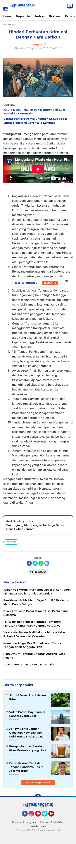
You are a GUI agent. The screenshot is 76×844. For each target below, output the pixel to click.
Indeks (39, 16)
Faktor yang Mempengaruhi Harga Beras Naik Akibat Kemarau (35, 527)
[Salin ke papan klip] (46, 563)
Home (7, 16)
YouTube (53, 818)
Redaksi (16, 822)
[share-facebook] (29, 563)
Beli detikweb (38, 826)
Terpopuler (23, 16)
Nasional (55, 16)
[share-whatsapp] (41, 563)
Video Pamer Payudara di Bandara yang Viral (27, 714)
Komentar (40, 572)
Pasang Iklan (30, 822)
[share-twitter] (35, 563)
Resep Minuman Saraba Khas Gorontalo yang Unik (27, 748)
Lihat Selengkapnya (37, 782)
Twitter (46, 818)
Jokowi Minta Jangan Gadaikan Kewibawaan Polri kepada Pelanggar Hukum (25, 732)
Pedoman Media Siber (51, 822)
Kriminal (11, 541)
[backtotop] (38, 797)
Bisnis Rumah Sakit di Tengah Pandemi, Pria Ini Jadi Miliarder (26, 766)
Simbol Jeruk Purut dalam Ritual (27, 697)
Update (51, 282)
